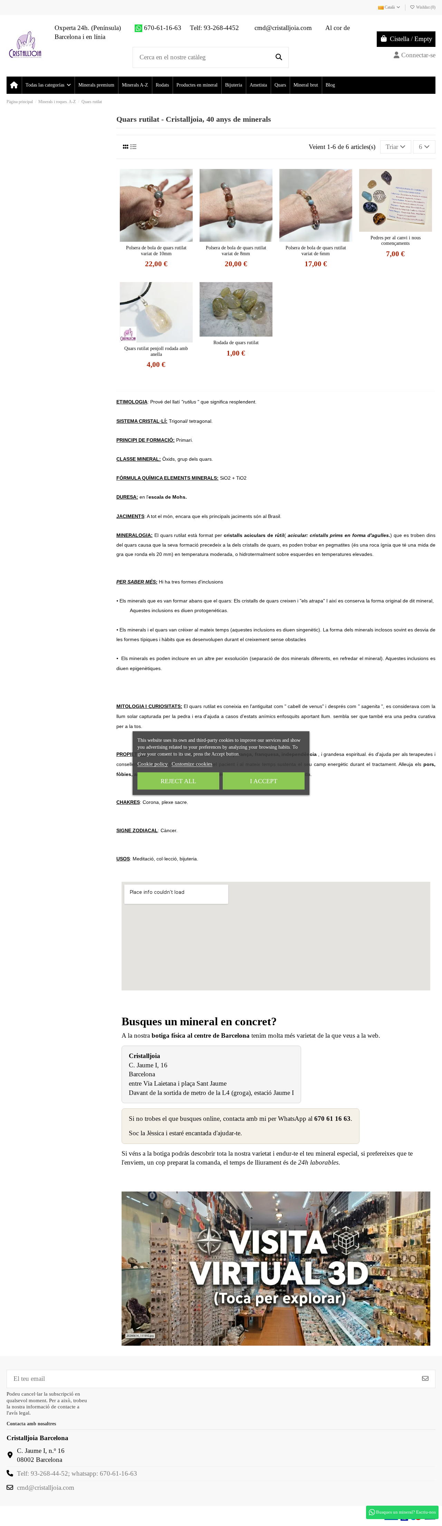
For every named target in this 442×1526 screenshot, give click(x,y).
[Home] (14, 85)
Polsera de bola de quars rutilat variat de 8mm (236, 250)
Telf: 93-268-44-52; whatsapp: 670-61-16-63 (77, 1473)
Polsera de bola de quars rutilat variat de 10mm (156, 250)
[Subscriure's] (425, 1379)
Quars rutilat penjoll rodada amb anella (156, 351)
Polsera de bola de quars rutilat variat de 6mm (316, 250)
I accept (263, 780)
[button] (47, 85)
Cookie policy (152, 763)
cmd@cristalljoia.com (45, 1487)
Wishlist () (425, 7)
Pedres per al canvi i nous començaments (396, 240)
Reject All (178, 780)
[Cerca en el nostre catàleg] (279, 57)
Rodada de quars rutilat (236, 342)
